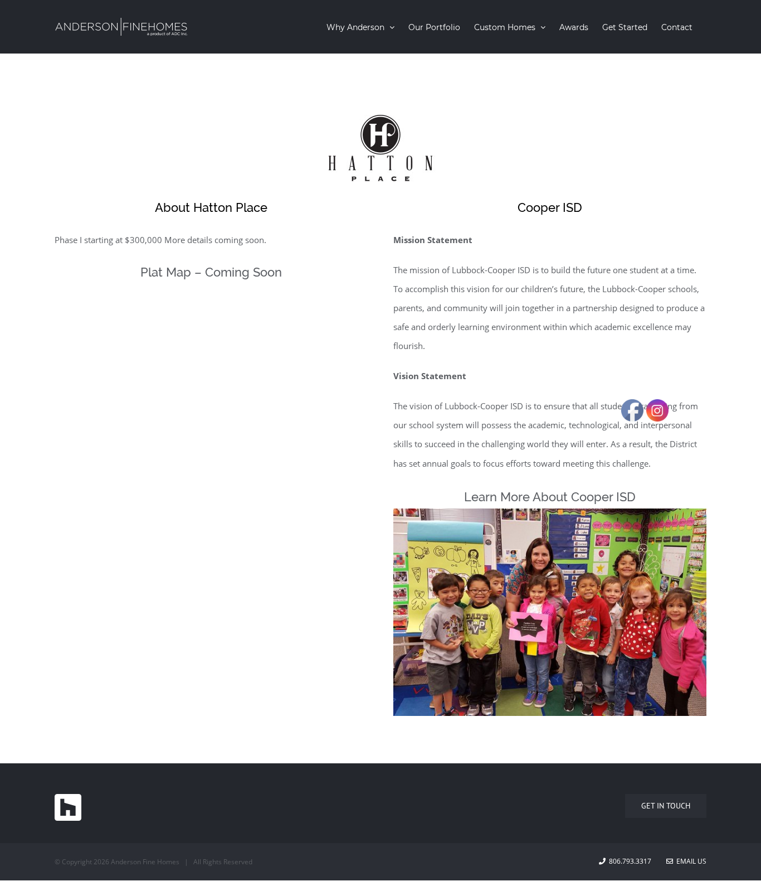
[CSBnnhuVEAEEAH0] (549, 518)
